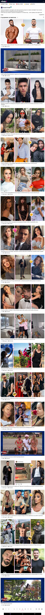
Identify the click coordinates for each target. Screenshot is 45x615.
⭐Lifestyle (26, 4)
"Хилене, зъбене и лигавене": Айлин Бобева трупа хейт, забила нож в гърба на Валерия (19, 310)
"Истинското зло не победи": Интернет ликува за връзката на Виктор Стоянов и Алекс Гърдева (22, 251)
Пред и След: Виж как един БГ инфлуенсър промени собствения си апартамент (18, 339)
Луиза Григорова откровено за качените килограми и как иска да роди (16, 368)
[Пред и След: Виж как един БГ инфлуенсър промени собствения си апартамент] (22, 326)
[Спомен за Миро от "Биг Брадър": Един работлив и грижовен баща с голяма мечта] (22, 149)
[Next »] (41, 609)
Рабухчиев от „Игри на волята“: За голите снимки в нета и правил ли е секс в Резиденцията (21, 44)
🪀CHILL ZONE (19, 4)
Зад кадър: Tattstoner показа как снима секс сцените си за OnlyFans (15, 133)
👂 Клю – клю (12, 4)
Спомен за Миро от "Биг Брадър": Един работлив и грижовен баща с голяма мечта (19, 163)
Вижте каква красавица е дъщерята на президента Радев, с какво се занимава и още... (19, 221)
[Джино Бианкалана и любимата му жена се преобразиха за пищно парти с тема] (22, 384)
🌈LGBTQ (32, 4)
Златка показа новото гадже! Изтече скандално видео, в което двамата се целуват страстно (22, 515)
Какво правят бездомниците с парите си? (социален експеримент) (15, 74)
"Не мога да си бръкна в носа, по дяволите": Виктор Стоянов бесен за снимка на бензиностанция (22, 486)
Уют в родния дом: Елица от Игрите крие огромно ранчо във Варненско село (17, 427)
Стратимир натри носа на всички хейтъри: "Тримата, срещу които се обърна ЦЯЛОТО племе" (21, 574)
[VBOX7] (4, 1)
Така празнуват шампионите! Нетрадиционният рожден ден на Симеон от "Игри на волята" (21, 544)
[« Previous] (3, 609)
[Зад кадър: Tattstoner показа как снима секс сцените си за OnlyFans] (22, 120)
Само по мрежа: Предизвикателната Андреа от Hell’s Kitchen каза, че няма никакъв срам (20, 192)
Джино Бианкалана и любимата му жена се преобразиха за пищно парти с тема (18, 398)
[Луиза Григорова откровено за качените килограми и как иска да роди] (22, 355)
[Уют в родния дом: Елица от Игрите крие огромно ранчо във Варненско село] (22, 414)
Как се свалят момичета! (6, 603)
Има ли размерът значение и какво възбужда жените (12, 456)
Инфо (2, 14)
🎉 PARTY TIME (4, 4)
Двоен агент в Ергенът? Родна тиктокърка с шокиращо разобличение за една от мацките (21, 280)
